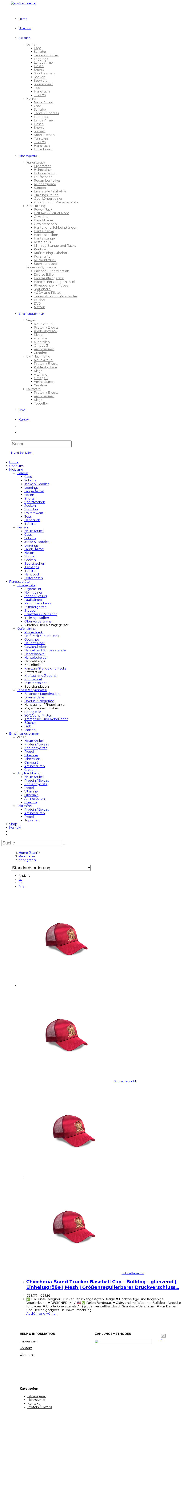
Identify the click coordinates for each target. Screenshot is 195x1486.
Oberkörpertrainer (38, 621)
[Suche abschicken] (64, 844)
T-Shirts (30, 524)
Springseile (32, 712)
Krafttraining (26, 628)
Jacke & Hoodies (36, 484)
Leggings (31, 487)
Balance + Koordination (42, 694)
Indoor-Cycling (35, 596)
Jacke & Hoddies (36, 542)
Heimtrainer (33, 592)
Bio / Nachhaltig (29, 773)
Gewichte (31, 639)
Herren (22, 527)
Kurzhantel (33, 679)
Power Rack (33, 632)
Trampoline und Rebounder (46, 719)
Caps (28, 477)
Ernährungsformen (24, 733)
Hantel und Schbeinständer (45, 650)
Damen (22, 473)
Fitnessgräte (26, 585)
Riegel (29, 751)
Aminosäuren (34, 766)
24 (20, 883)
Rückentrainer (35, 683)
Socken (30, 506)
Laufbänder (33, 600)
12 (20, 879)
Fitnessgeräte (19, 581)
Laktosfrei (24, 806)
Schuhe (30, 480)
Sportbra (31, 509)
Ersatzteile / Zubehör (40, 614)
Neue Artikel (34, 531)
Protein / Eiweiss (36, 744)
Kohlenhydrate (35, 748)
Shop (13, 824)
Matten (30, 730)
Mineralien (32, 759)
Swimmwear (33, 513)
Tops (28, 516)
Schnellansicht (125, 1081)
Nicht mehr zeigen (71, 1479)
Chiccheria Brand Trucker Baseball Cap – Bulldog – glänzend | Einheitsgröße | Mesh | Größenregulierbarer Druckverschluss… (102, 1284)
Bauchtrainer (34, 643)
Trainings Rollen (36, 618)
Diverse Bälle (34, 697)
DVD (27, 726)
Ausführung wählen (42, 1313)
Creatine (30, 770)
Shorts (29, 498)
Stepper (30, 610)
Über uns (16, 466)
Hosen (29, 495)
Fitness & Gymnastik (32, 690)
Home (13, 462)
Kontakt (15, 827)
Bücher (30, 723)
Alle (22, 886)
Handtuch (32, 520)
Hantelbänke (34, 654)
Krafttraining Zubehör (41, 676)
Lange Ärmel (34, 491)
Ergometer (32, 589)
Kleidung (16, 469)
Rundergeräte (35, 607)
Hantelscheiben (36, 657)
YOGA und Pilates (38, 715)
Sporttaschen (34, 502)
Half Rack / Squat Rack (41, 636)
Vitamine (31, 755)
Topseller (31, 820)
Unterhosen (33, 578)
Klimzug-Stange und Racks (45, 668)
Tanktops (31, 567)
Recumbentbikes (37, 603)
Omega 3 (31, 762)
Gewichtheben (35, 647)
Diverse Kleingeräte (39, 701)
